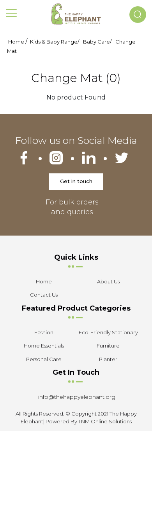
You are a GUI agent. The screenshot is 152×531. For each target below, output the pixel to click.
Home (16, 41)
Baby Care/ (97, 41)
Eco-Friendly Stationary (108, 332)
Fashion (43, 332)
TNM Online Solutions (105, 421)
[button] (137, 14)
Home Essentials (44, 345)
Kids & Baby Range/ (54, 41)
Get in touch (76, 181)
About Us (108, 281)
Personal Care (44, 359)
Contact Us (44, 295)
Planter (108, 359)
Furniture (108, 345)
